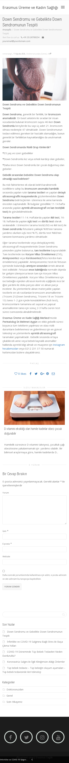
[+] (34, 408)
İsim (4, 531)
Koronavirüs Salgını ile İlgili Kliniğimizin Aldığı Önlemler (36, 661)
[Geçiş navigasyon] (62, 7)
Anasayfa (7, 29)
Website (6, 556)
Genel (44, 53)
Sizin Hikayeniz (14, 701)
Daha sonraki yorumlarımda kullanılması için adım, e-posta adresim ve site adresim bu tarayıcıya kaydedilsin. (34, 577)
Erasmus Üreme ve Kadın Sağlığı (30, 7)
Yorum (6, 492)
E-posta (6, 543)
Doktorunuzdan (33, 53)
